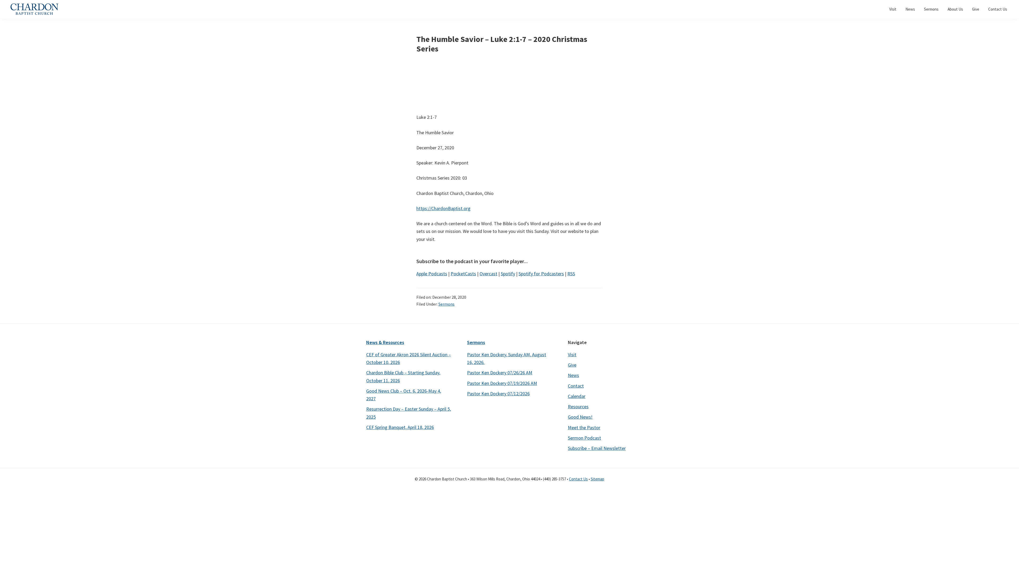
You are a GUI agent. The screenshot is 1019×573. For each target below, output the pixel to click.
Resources (578, 406)
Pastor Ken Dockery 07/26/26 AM (499, 373)
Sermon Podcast (584, 438)
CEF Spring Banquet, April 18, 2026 (400, 427)
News (573, 375)
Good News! (580, 417)
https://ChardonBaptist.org (443, 208)
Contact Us (578, 478)
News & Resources (385, 342)
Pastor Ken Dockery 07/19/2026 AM (502, 383)
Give (572, 365)
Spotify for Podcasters (541, 274)
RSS (571, 274)
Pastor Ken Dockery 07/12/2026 (498, 393)
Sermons (446, 304)
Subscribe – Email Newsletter (597, 448)
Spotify (508, 274)
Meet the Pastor (584, 427)
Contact (576, 386)
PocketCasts (463, 274)
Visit (572, 354)
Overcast (488, 274)
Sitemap (597, 478)
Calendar (576, 396)
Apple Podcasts (431, 274)
